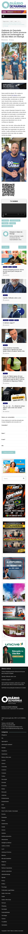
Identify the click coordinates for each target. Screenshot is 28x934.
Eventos (5, 266)
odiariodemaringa (6, 874)
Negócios (4, 861)
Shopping (4, 906)
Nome (3, 433)
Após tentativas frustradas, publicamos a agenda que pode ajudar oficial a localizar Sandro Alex (14, 349)
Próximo (21, 247)
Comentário (5, 425)
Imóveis (3, 830)
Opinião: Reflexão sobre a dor (12, 298)
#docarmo (5, 220)
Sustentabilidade (6, 912)
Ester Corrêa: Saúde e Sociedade (10, 811)
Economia (4, 785)
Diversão (4, 782)
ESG (3, 804)
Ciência (3, 763)
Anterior (6, 247)
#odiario (13, 223)
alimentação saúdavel (7, 744)
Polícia (3, 880)
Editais (3, 788)
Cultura (3, 776)
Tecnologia (4, 915)
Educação (4, 792)
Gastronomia (5, 823)
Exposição (4, 817)
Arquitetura (4, 750)
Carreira (4, 760)
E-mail (3, 439)
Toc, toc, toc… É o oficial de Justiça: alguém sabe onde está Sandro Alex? (14, 407)
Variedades (4, 925)
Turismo (3, 918)
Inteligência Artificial (6, 842)
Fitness (3, 820)
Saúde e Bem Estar (6, 899)
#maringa (5, 223)
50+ (2, 738)
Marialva (4, 855)
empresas (4, 795)
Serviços (4, 902)
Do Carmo (14, 95)
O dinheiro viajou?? (9, 323)
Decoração (4, 779)
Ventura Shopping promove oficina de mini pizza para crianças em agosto (13, 271)
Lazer (10, 266)
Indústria (4, 833)
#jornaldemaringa (15, 220)
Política (16, 320)
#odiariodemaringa (7, 226)
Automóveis (4, 754)
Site (2, 445)
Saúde (3, 896)
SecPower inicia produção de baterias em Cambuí (14, 687)
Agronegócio (5, 741)
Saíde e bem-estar (6, 893)
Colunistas (6, 320)
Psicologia (4, 887)
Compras (4, 773)
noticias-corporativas (7, 871)
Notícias (12, 39)
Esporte (3, 807)
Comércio (4, 769)
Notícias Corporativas (7, 868)
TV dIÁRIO (4, 921)
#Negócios (4, 735)
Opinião (3, 877)
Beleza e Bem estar (6, 757)
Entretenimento (5, 798)
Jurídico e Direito (6, 845)
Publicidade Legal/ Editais (8, 890)
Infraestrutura (5, 839)
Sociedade (4, 909)
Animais (4, 747)
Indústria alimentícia (6, 836)
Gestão (3, 826)
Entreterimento (5, 801)
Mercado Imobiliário (6, 858)
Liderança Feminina (6, 852)
